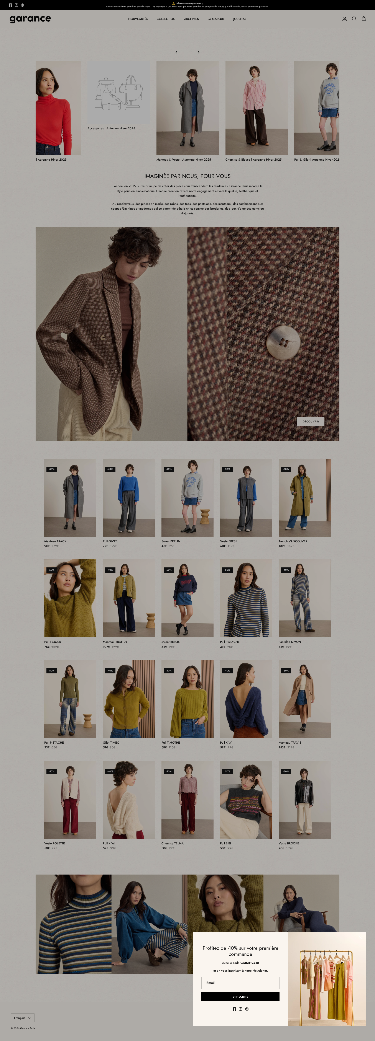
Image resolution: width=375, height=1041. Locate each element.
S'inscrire (240, 997)
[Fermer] (361, 937)
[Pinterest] (246, 1009)
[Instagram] (240, 1009)
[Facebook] (234, 1009)
